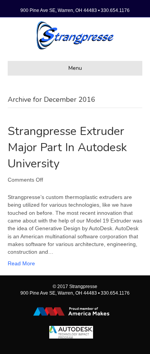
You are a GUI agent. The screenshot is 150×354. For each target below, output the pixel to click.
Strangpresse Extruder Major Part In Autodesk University (67, 147)
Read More (21, 263)
